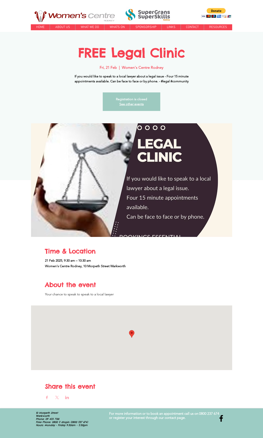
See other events (131, 104)
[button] (216, 13)
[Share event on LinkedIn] (67, 397)
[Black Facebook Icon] (221, 418)
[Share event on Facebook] (47, 397)
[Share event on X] (57, 397)
